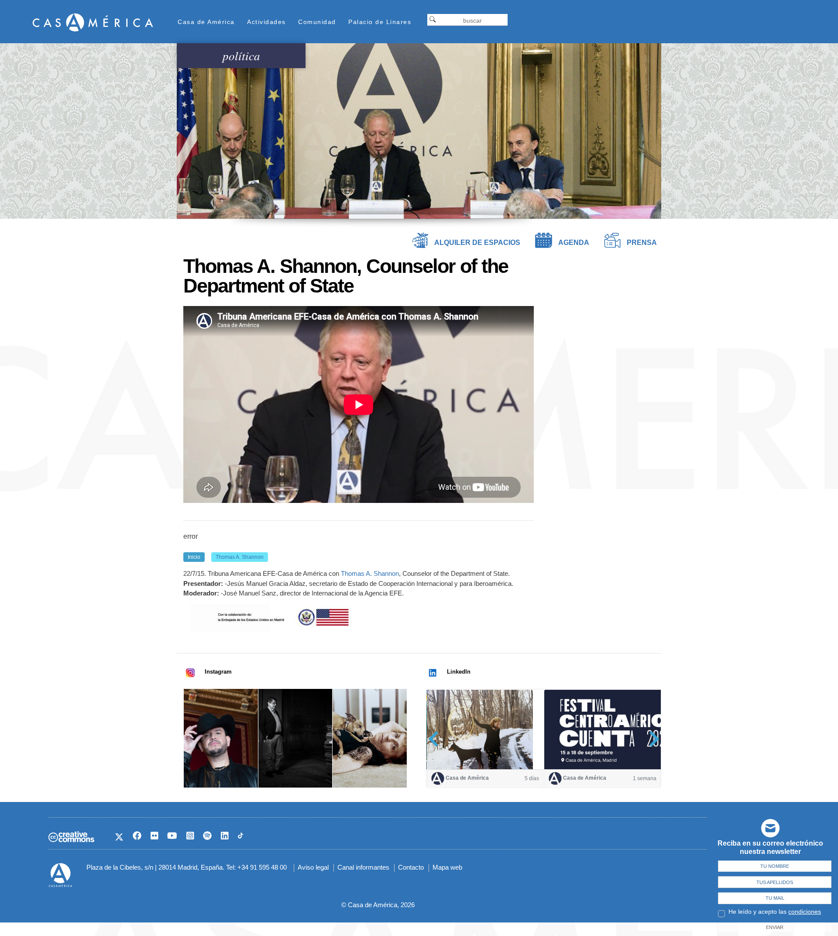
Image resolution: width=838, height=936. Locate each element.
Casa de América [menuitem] (206, 21)
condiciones (804, 911)
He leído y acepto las (774, 911)
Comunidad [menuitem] (317, 21)
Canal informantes (363, 867)
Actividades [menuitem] (266, 21)
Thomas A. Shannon (370, 573)
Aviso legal (313, 867)
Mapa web (447, 867)
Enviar (774, 927)
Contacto (411, 867)
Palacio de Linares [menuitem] (379, 21)
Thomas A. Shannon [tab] (240, 557)
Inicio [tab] (194, 557)
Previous (436, 739)
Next (651, 739)
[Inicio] (92, 22)
